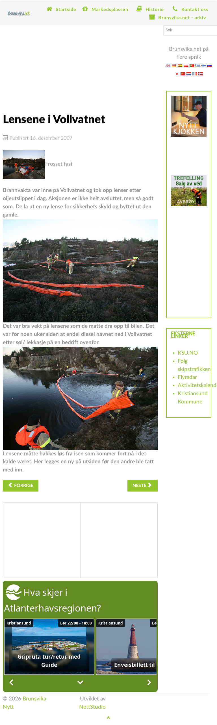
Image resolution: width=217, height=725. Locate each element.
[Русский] (209, 65)
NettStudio (92, 707)
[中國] (183, 73)
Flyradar (187, 377)
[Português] (192, 65)
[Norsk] (200, 73)
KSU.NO (188, 353)
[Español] (180, 65)
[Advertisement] (80, 64)
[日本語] (177, 73)
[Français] (194, 73)
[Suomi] (203, 65)
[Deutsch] (174, 65)
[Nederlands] (188, 73)
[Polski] (186, 65)
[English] (168, 65)
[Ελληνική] (198, 65)
